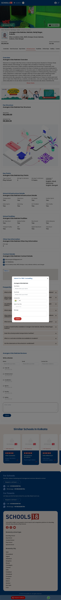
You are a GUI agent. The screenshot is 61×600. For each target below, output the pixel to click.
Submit (18, 318)
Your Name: (16, 286)
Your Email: (16, 292)
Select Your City (17, 304)
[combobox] (16, 300)
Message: (16, 310)
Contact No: (17, 298)
